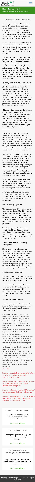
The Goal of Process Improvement (17, 410)
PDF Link (5, 369)
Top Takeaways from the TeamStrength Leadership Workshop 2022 (17, 452)
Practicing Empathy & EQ (17, 430)
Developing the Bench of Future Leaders (17, 19)
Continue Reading (17, 423)
